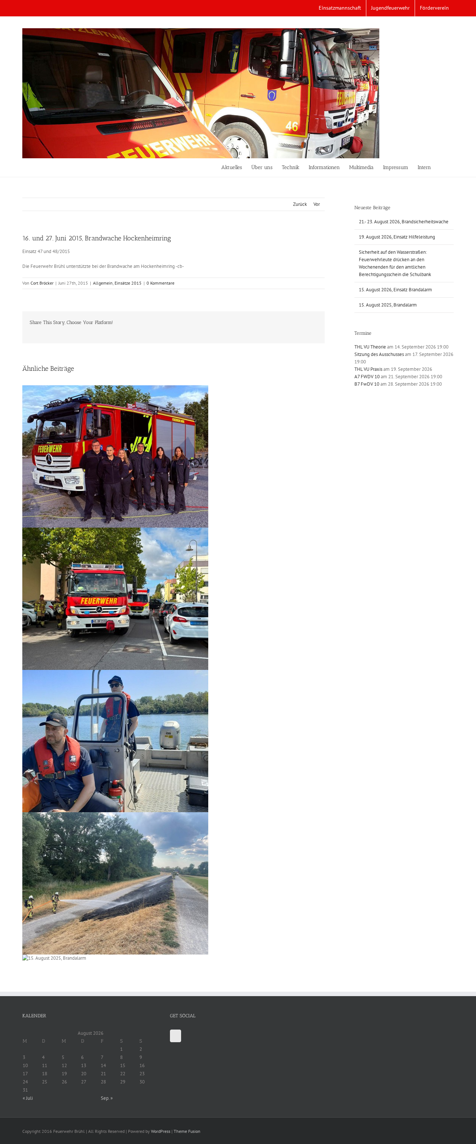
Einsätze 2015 (128, 283)
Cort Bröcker (42, 283)
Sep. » (107, 1098)
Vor (316, 204)
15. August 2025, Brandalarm (388, 305)
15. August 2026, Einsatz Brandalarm (395, 289)
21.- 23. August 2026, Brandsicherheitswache (403, 221)
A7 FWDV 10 (367, 376)
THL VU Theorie (370, 347)
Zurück (300, 204)
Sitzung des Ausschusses (379, 354)
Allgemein (103, 283)
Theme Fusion (187, 1131)
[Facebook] (175, 1036)
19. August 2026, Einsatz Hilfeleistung (397, 237)
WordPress (160, 1131)
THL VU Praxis (368, 369)
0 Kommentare (160, 283)
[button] (442, 167)
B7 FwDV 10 (366, 384)
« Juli (28, 1098)
